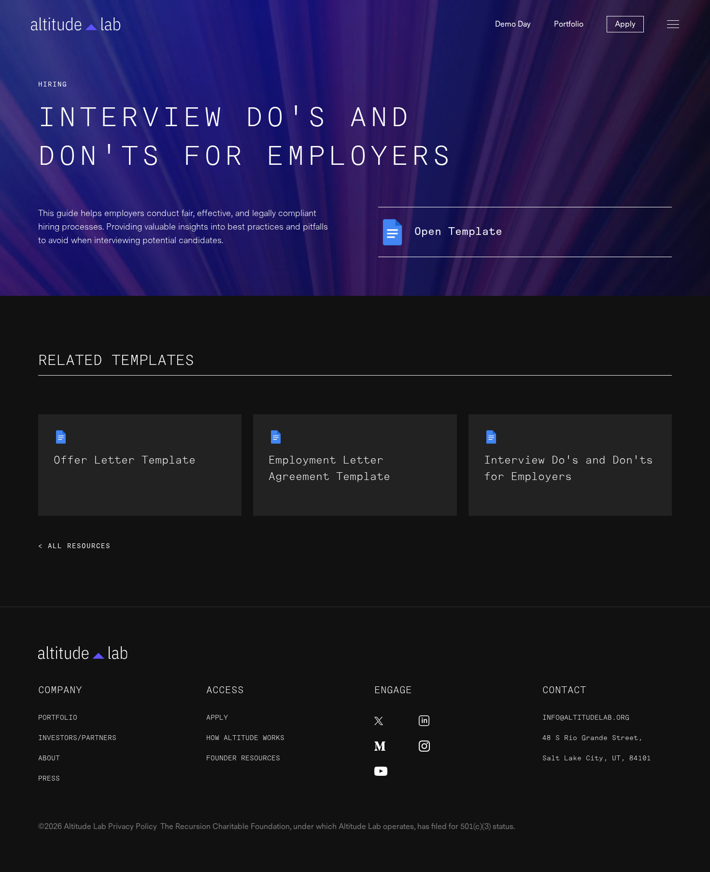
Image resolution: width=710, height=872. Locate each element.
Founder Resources (243, 758)
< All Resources (74, 546)
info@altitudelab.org (585, 717)
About (49, 758)
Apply (625, 24)
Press (49, 778)
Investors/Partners (77, 738)
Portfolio (568, 24)
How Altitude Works (245, 738)
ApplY (217, 717)
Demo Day (513, 24)
